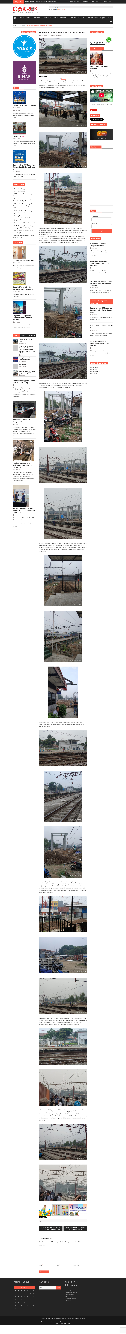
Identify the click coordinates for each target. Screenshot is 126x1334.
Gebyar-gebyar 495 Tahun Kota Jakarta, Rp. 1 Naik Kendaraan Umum (101, 310)
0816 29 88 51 (97, 43)
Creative (46, 18)
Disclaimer (69, 1300)
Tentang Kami (70, 1290)
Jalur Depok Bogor (95, 371)
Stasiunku (37, 18)
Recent (23, 335)
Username (94, 216)
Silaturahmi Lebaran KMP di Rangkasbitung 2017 (27, 372)
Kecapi (71, 1)
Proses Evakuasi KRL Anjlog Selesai (24, 223)
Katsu (92, 1)
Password (94, 223)
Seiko (78, 1)
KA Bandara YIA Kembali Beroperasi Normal (98, 245)
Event (82, 18)
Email (57, 1265)
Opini (66, 1)
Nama (40, 1265)
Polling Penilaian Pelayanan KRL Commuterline (27, 358)
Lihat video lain (101, 105)
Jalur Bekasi (93, 369)
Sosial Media (73, 18)
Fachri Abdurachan (57, 35)
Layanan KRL (92, 18)
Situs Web (76, 1265)
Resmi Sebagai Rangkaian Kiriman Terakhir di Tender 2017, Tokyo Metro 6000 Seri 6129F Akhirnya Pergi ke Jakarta (27, 349)
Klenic (109, 18)
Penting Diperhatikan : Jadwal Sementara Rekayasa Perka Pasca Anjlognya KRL (22, 218)
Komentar (42, 1245)
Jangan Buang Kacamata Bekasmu (99, 67)
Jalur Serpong (94, 373)
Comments (31, 335)
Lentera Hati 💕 (19, 136)
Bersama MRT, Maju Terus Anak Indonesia (24, 107)
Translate (62, 9)
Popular (16, 335)
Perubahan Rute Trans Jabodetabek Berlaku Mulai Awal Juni (100, 343)
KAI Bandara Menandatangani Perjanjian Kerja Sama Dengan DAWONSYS (101, 283)
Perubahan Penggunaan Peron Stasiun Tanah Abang (24, 382)
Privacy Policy (70, 1296)
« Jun (23, 1313)
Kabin (20, 18)
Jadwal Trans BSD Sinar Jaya (26, 340)
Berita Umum (44, 1221)
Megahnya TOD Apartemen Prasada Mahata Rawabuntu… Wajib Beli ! (24, 318)
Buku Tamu (22, 364)
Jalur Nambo (94, 367)
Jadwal (28, 18)
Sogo (97, 1)
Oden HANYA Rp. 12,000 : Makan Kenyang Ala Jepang (23, 288)
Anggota (102, 18)
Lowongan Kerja (106, 1)
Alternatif (63, 18)
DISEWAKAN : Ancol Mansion (23, 260)
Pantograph (86, 1)
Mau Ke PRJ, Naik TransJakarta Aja (101, 327)
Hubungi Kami (70, 1294)
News (54, 18)
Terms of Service (71, 1298)
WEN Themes (67, 1323)
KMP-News (51, 1221)
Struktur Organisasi (71, 1292)
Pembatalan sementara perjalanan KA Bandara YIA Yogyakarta (99, 263)
